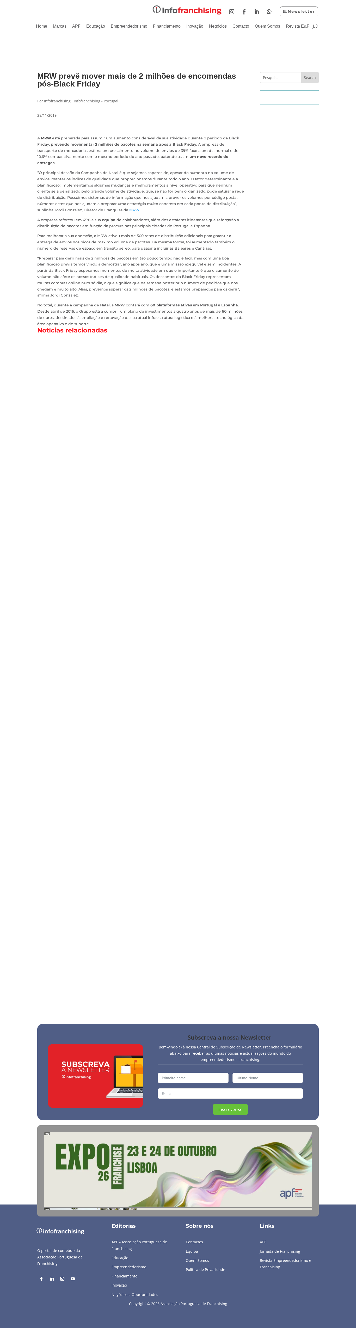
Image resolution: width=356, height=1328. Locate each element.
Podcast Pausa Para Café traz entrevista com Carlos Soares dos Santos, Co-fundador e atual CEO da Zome (165, 975)
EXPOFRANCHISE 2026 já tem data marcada (92, 751)
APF (76, 26)
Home (41, 26)
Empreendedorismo (129, 26)
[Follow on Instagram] (231, 12)
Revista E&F (297, 26)
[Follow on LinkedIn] (256, 12)
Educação (95, 26)
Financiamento (167, 26)
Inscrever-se (230, 1109)
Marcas (59, 26)
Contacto (240, 26)
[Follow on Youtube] (73, 1279)
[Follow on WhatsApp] (269, 12)
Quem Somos (267, 26)
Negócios (218, 26)
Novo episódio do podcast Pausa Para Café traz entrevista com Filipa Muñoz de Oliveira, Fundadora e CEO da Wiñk (176, 527)
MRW (134, 210)
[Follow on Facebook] (244, 12)
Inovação (194, 26)
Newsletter (301, 11)
